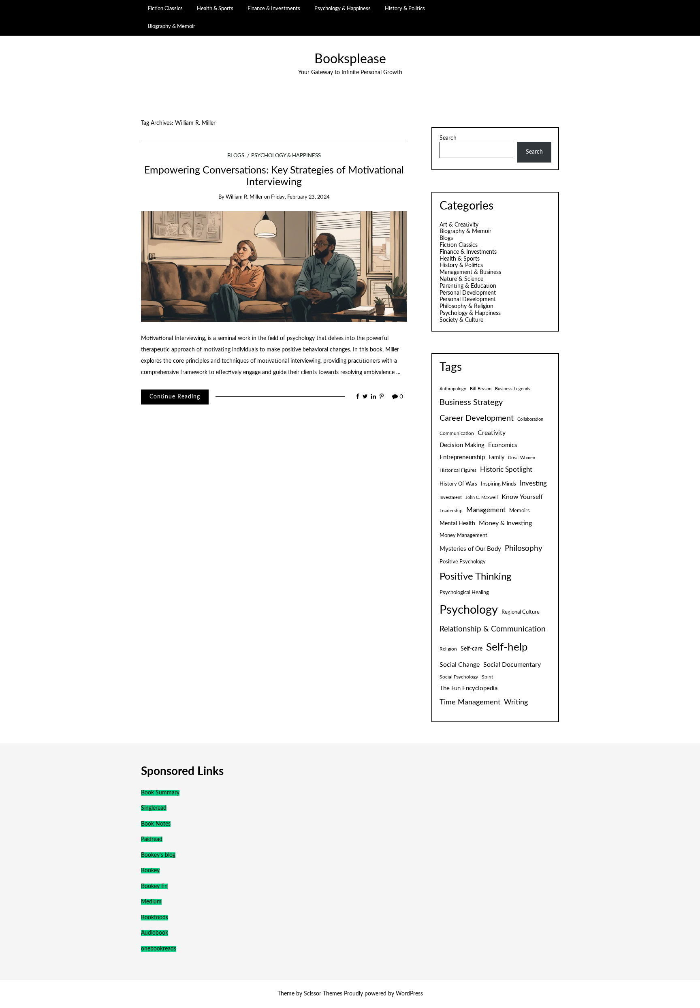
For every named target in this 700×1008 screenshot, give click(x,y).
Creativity (492, 433)
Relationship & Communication (493, 629)
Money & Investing (505, 523)
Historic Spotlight (506, 470)
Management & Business (470, 272)
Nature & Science (461, 279)
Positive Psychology (463, 562)
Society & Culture (461, 320)
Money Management (463, 535)
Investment (451, 497)
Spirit (487, 676)
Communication (457, 433)
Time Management (470, 702)
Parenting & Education (468, 286)
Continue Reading (174, 397)
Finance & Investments (274, 8)
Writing (516, 702)
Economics (502, 445)
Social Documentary (512, 664)
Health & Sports (215, 8)
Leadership (451, 510)
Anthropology (453, 389)
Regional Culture (521, 612)
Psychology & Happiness (342, 8)
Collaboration (530, 419)
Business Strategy (471, 402)
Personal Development (468, 293)
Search (448, 138)
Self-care (471, 649)
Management (486, 510)
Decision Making (462, 445)
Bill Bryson (480, 389)
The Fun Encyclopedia (468, 688)
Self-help (507, 647)
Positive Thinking (475, 577)
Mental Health (457, 523)
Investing (533, 483)
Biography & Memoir (171, 26)
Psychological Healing (464, 592)
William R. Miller (244, 197)
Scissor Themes (323, 994)
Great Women (521, 458)
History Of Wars (458, 484)
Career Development (477, 418)
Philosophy (523, 548)
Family (496, 457)
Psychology (469, 610)
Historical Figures (458, 470)
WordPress (409, 994)
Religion (448, 648)
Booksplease (350, 59)
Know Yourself (522, 497)
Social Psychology (459, 676)
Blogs (235, 155)
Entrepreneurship (462, 457)
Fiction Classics (165, 8)
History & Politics (405, 8)
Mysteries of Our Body (470, 549)
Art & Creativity (459, 225)
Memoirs (519, 510)
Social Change (460, 664)
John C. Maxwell (481, 497)
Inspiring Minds (498, 484)
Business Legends (512, 389)
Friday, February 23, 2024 (300, 197)
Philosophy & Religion (466, 306)
